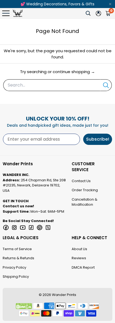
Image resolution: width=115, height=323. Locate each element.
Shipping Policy (16, 276)
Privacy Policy (14, 267)
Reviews (79, 258)
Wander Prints (64, 294)
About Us (79, 248)
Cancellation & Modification (84, 202)
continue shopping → (74, 71)
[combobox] (51, 85)
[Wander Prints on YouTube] (23, 227)
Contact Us (81, 180)
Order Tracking (85, 190)
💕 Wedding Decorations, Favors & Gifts (57, 4)
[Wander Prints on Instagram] (14, 227)
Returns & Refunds (18, 258)
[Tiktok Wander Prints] (31, 227)
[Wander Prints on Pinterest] (39, 227)
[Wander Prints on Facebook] (6, 227)
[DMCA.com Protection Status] (24, 306)
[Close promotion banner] (110, 4)
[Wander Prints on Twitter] (48, 227)
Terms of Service (17, 248)
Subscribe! (97, 139)
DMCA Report (83, 267)
